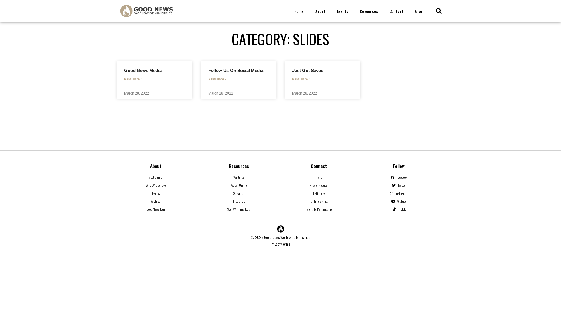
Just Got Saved (307, 70)
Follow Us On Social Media (235, 70)
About (320, 11)
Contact (396, 11)
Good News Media (143, 70)
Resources (369, 11)
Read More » (133, 78)
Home (299, 11)
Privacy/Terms (280, 244)
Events (342, 11)
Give (418, 11)
